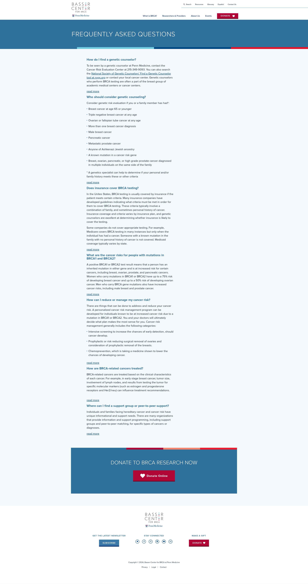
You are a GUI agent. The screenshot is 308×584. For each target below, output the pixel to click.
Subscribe (109, 543)
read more (93, 91)
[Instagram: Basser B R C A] (151, 541)
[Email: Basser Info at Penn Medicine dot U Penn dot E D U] (170, 541)
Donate (197, 543)
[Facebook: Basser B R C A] (144, 541)
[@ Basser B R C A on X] (137, 541)
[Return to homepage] (81, 9)
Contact (163, 567)
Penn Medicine (173, 562)
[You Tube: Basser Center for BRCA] (164, 541)
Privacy (145, 567)
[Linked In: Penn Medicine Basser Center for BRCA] (157, 541)
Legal (153, 567)
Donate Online (157, 476)
